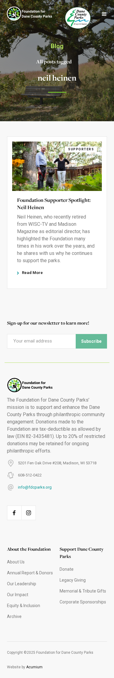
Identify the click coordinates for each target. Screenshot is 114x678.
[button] (104, 14)
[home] (26, 14)
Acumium (34, 667)
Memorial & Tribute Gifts (83, 591)
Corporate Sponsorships (83, 602)
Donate (67, 569)
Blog (57, 46)
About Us (16, 561)
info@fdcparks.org (35, 487)
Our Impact (17, 594)
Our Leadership (21, 583)
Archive (14, 616)
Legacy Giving (73, 580)
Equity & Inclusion (23, 605)
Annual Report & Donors (30, 572)
